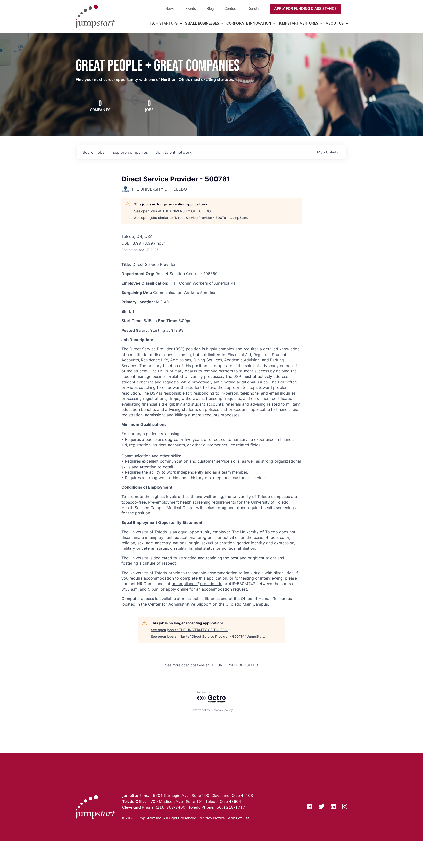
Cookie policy (223, 710)
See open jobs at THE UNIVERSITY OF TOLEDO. (173, 211)
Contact (230, 9)
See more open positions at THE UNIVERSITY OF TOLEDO (211, 665)
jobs (94, 152)
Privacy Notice (212, 818)
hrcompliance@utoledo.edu (197, 583)
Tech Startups (163, 23)
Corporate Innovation (248, 23)
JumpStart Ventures (298, 23)
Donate (253, 9)
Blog (210, 9)
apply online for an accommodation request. (207, 589)
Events (190, 9)
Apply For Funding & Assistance (305, 9)
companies (130, 152)
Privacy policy (200, 710)
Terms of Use (238, 818)
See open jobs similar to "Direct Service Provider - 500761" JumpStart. (191, 218)
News (170, 9)
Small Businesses (202, 23)
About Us (335, 23)
